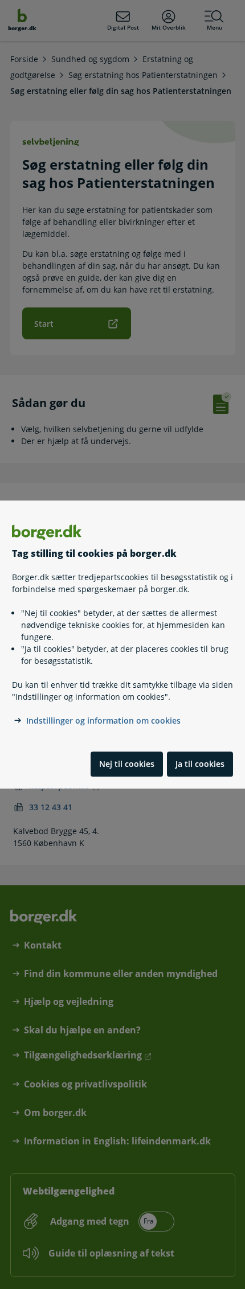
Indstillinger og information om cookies (103, 720)
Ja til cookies (199, 763)
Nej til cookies (126, 763)
